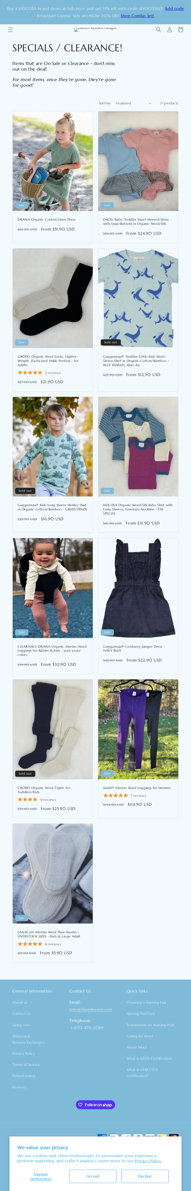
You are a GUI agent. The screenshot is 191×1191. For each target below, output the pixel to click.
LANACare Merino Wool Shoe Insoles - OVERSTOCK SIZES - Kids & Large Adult (49, 934)
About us (20, 1002)
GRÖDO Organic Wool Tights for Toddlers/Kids (44, 790)
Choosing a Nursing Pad (146, 1002)
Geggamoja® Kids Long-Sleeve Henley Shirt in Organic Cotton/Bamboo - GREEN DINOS (52, 507)
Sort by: (105, 103)
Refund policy (23, 1076)
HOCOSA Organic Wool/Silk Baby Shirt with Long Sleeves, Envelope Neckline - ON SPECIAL (138, 509)
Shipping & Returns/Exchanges (28, 1039)
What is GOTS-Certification (149, 1058)
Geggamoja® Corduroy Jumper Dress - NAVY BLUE (134, 649)
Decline (145, 1176)
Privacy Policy (23, 1053)
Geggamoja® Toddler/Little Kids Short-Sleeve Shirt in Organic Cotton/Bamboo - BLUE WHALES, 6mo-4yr (136, 361)
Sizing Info (21, 1025)
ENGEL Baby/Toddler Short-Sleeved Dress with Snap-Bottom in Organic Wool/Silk (136, 222)
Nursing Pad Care (141, 1013)
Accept (93, 1176)
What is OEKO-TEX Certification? (142, 1072)
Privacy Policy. (148, 1160)
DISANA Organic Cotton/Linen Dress (47, 220)
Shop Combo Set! (137, 15)
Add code (174, 8)
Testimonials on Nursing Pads (151, 1025)
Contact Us (21, 1013)
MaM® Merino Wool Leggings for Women (137, 788)
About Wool (137, 1047)
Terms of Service (26, 1064)
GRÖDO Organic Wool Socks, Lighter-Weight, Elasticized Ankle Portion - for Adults (48, 361)
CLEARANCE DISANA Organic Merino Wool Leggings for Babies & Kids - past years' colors (52, 651)
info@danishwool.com (90, 1009)
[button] (10, 29)
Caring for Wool (140, 1036)
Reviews (19, 1087)
